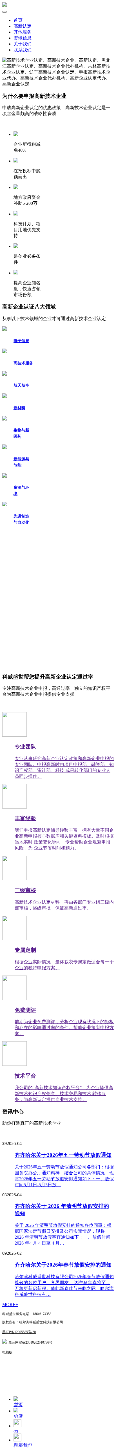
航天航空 (21, 385)
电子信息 (21, 341)
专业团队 (25, 747)
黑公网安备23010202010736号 (29, 1342)
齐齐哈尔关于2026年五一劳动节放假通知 (63, 1155)
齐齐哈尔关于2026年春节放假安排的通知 (63, 1265)
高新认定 (23, 26)
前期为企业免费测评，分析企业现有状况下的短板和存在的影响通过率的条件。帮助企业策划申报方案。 (64, 1027)
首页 (18, 20)
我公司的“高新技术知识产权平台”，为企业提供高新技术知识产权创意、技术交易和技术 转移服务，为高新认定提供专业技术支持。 (64, 1093)
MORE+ (10, 1304)
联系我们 (23, 49)
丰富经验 (25, 818)
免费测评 (25, 1010)
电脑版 (7, 1352)
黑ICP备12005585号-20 (19, 1332)
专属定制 (25, 950)
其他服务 (23, 32)
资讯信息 (23, 38)
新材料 (19, 408)
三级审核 (25, 890)
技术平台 (25, 1076)
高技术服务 (23, 363)
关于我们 (23, 43)
